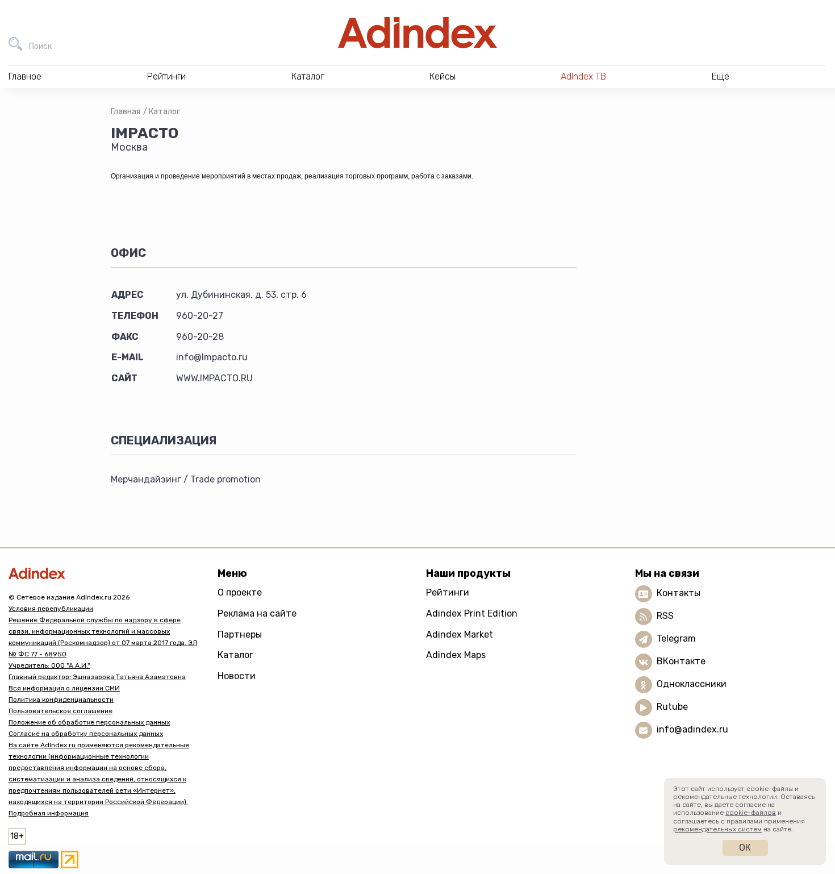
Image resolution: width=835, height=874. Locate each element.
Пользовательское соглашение (60, 711)
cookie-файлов (750, 813)
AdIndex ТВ (583, 76)
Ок (745, 847)
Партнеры (240, 634)
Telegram (676, 638)
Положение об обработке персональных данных (89, 722)
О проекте (240, 592)
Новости (237, 676)
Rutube (672, 706)
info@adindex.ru (692, 729)
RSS (665, 615)
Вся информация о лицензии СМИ (64, 688)
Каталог (164, 111)
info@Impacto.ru (212, 357)
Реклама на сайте (257, 613)
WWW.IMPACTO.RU (214, 378)
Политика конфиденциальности (61, 700)
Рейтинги (447, 592)
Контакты (678, 593)
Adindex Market (459, 634)
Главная (125, 111)
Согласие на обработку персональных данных (86, 734)
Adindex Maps (456, 655)
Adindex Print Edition (471, 613)
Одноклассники (692, 684)
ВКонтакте (681, 661)
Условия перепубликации (51, 609)
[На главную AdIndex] (417, 32)
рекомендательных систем (717, 829)
